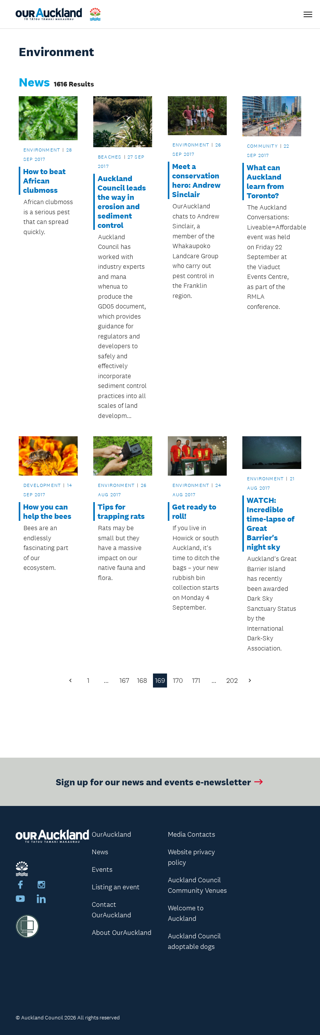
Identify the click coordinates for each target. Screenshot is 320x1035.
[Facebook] (20, 885)
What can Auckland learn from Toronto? (265, 181)
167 (124, 680)
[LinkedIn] (41, 899)
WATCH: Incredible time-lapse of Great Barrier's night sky (270, 523)
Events (102, 869)
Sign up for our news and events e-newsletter (153, 782)
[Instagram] (41, 885)
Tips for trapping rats (121, 511)
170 (178, 680)
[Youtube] (20, 899)
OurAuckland (111, 834)
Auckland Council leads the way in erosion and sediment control (122, 202)
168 (142, 680)
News (100, 852)
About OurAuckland (121, 932)
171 (196, 680)
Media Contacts (191, 834)
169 (160, 680)
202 (232, 680)
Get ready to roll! (194, 511)
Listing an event (116, 887)
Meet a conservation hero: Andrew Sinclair (196, 180)
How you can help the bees (47, 511)
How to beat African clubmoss (44, 181)
